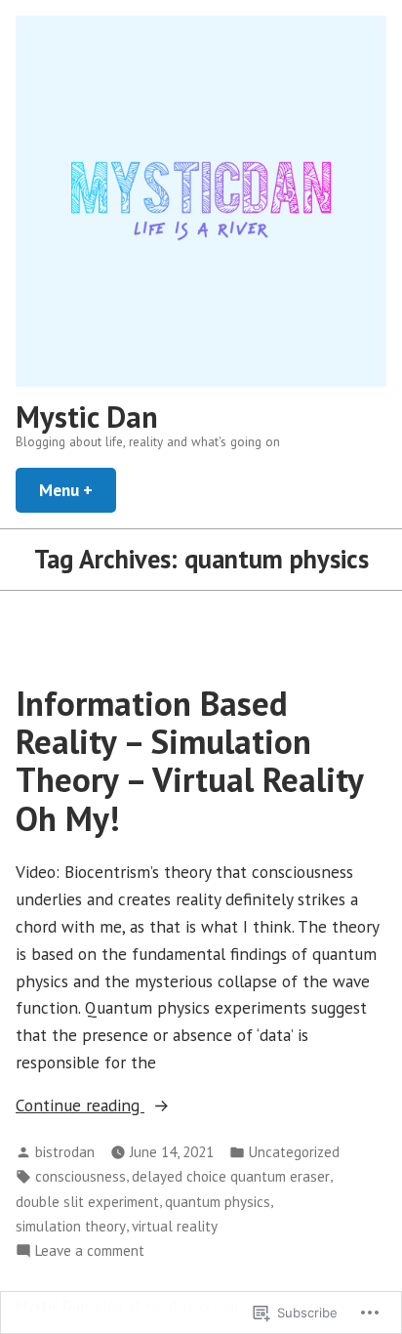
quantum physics (217, 1201)
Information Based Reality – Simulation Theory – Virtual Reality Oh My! (189, 761)
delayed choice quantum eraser (231, 1176)
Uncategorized (294, 1152)
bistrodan (65, 1152)
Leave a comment (89, 1251)
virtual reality (175, 1226)
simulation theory (71, 1226)
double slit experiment (87, 1201)
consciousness (80, 1176)
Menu (77, 490)
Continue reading (80, 1106)
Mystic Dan (87, 416)
